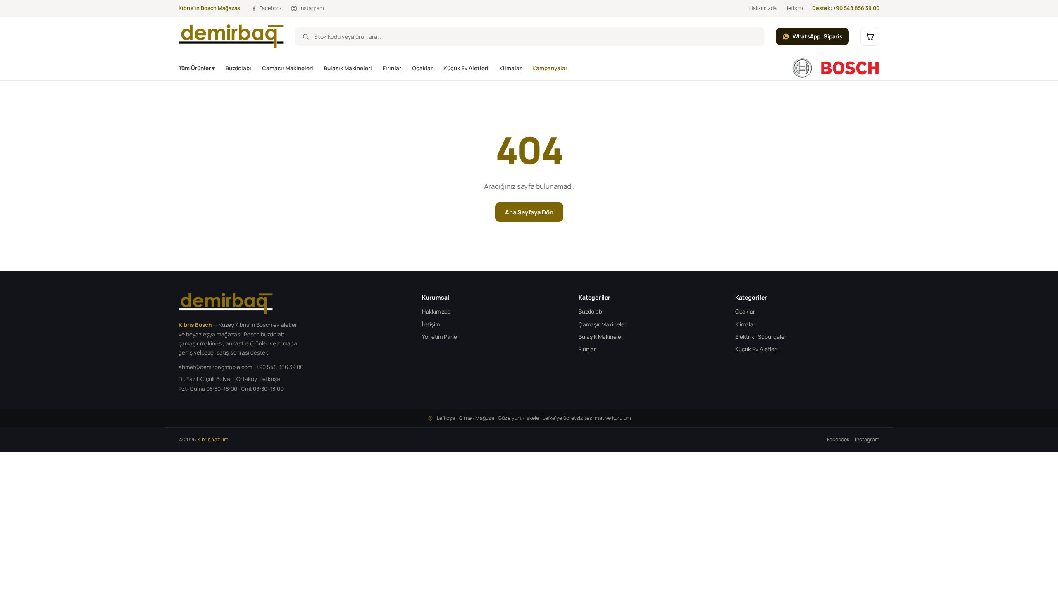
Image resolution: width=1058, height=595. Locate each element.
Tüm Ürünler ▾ (197, 68)
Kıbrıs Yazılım (213, 439)
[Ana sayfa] (835, 68)
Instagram (867, 439)
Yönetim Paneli (441, 336)
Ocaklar (422, 68)
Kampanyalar (549, 68)
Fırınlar (392, 68)
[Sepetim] (869, 36)
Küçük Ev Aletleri (465, 68)
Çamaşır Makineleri (287, 68)
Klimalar (510, 68)
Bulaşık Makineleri (348, 68)
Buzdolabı (238, 68)
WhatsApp (817, 36)
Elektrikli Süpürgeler (760, 336)
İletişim (794, 8)
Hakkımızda (763, 8)
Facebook (838, 439)
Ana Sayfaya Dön (529, 212)
